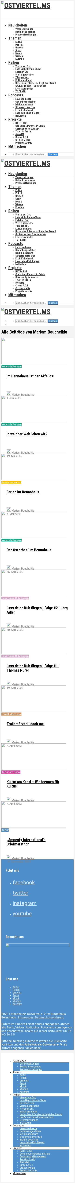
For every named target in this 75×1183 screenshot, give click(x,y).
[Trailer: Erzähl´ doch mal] (33, 711)
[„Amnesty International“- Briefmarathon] (33, 826)
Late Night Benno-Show (28, 69)
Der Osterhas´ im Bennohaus (29, 550)
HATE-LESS (21, 123)
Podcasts (15, 95)
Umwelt (19, 47)
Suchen (53, 154)
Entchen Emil (22, 71)
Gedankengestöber (25, 101)
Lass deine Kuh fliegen (27, 113)
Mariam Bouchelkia (22, 394)
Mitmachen (17, 146)
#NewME (19, 134)
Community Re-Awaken (27, 128)
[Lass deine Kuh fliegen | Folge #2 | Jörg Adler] (33, 595)
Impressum (25, 1017)
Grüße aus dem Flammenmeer (30, 85)
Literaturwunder (24, 88)
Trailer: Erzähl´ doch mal (25, 724)
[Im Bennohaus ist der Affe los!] (33, 363)
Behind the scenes (25, 31)
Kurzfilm (19, 58)
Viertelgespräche (24, 74)
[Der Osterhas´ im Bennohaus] (33, 537)
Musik (18, 53)
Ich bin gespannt (24, 104)
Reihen (13, 62)
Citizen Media (22, 140)
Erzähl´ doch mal (24, 110)
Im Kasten (20, 115)
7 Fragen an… (22, 77)
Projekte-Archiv (23, 142)
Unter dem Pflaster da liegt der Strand (35, 83)
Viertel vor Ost (23, 66)
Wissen (19, 56)
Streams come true (25, 107)
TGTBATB (20, 91)
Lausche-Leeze (23, 98)
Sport (18, 50)
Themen (14, 38)
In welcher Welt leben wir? (27, 434)
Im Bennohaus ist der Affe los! (30, 376)
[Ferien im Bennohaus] (33, 479)
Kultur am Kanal (23, 80)
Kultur (18, 42)
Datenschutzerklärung (49, 1017)
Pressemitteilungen (25, 34)
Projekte (15, 119)
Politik (18, 44)
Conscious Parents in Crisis (30, 126)
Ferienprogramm (11, 482)
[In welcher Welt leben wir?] (33, 421)
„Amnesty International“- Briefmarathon (26, 842)
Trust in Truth (23, 131)
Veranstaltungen (24, 29)
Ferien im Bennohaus (23, 492)
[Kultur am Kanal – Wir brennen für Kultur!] (33, 768)
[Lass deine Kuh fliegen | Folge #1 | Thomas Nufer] (33, 653)
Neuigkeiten (17, 25)
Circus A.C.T (21, 137)
